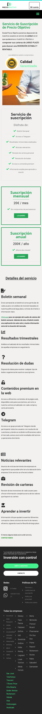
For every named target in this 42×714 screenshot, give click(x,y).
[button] (37, 13)
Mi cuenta (34, 7)
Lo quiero (21, 216)
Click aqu (4, 317)
